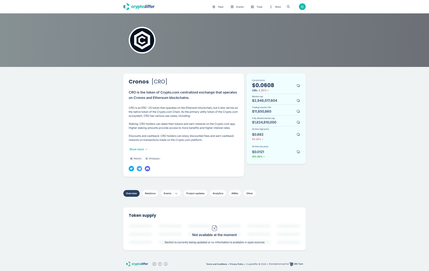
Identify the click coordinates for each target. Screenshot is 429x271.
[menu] (246, 7)
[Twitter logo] (154, 264)
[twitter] (131, 168)
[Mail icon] (166, 264)
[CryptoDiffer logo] (139, 6)
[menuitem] (217, 7)
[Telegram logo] (160, 264)
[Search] (288, 6)
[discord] (147, 168)
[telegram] (139, 168)
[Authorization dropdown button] (302, 6)
